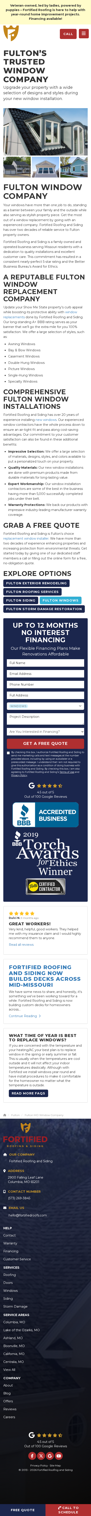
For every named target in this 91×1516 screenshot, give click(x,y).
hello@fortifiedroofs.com (28, 1215)
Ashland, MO (13, 1338)
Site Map (55, 1465)
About (8, 1385)
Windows (10, 1291)
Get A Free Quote (45, 743)
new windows (46, 420)
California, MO (14, 1354)
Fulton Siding (20, 600)
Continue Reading (23, 1016)
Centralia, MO (13, 1362)
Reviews (9, 1409)
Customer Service (17, 1259)
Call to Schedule (68, 1510)
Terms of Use (67, 772)
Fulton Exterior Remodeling (36, 583)
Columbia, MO (14, 1322)
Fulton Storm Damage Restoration (44, 609)
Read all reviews (21, 945)
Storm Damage (15, 1307)
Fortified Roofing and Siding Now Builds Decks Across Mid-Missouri (45, 976)
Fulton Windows (61, 600)
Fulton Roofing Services (32, 592)
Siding (8, 1299)
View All (9, 1370)
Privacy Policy (19, 775)
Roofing (9, 1275)
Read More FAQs (28, 1093)
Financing (10, 1251)
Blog (7, 1393)
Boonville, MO (14, 1346)
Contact (9, 1235)
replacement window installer (26, 539)
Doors (8, 1283)
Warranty (10, 1243)
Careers (9, 1417)
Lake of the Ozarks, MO (21, 1330)
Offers (8, 1401)
